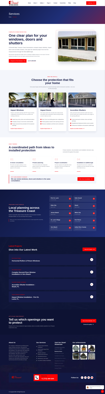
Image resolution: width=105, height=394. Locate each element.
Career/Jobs (63, 3)
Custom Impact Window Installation (43, 346)
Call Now (90, 3)
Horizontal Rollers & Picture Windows (26, 261)
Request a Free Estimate (17, 60)
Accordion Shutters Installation (44, 360)
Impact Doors (45, 110)
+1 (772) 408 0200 (47, 379)
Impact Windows (17, 110)
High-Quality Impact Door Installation (43, 350)
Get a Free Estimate (87, 320)
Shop (74, 3)
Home (29, 3)
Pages (48, 3)
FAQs (69, 3)
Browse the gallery (87, 324)
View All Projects (88, 249)
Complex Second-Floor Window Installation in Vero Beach (23, 273)
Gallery (41, 3)
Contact (55, 3)
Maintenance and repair (43, 358)
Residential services (42, 356)
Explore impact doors (45, 128)
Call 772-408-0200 (32, 60)
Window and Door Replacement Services (43, 353)
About (34, 3)
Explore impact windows (16, 128)
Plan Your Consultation (84, 179)
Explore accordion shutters (76, 128)
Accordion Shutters (78, 110)
